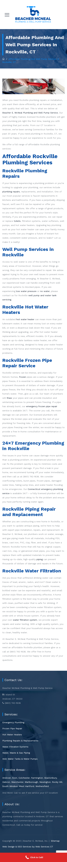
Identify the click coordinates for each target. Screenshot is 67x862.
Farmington (37, 778)
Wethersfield (42, 786)
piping (39, 559)
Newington (45, 782)
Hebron (6, 782)
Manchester (17, 782)
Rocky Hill (57, 782)
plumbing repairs (11, 191)
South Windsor (10, 786)
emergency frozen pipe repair (41, 406)
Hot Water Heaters (12, 734)
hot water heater (25, 319)
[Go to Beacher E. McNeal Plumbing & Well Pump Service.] (3, 59)
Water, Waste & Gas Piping (16, 753)
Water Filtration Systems (15, 746)
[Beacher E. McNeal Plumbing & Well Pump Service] (33, 14)
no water (45, 291)
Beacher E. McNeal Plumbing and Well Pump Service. (30, 112)
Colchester (24, 778)
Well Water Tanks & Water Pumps (20, 759)
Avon (14, 778)
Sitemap (55, 841)
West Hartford (26, 786)
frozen (22, 377)
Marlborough (31, 782)
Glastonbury (50, 778)
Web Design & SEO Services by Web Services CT (27, 846)
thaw (9, 398)
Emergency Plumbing (13, 722)
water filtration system (25, 620)
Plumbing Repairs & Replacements (20, 740)
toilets (17, 221)
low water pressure (26, 291)
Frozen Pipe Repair (12, 728)
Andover (6, 778)
